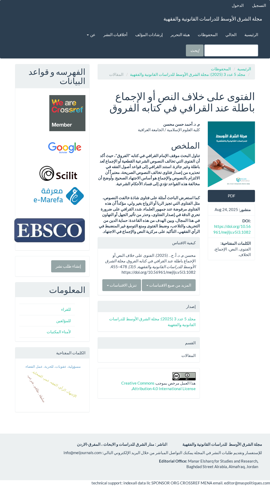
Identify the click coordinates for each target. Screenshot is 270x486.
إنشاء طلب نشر (68, 266)
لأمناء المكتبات (59, 331)
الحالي (231, 34)
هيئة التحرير (180, 34)
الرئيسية (251, 34)
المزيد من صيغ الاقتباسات (169, 285)
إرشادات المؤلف (149, 34)
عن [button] (92, 34)
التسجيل (259, 5)
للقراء (66, 309)
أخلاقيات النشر (115, 34)
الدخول (238, 5)
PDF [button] (231, 195)
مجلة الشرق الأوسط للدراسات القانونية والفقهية (212, 19)
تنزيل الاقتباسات (123, 285)
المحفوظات (208, 34)
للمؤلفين (63, 320)
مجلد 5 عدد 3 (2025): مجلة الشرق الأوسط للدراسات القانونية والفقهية (187, 74)
